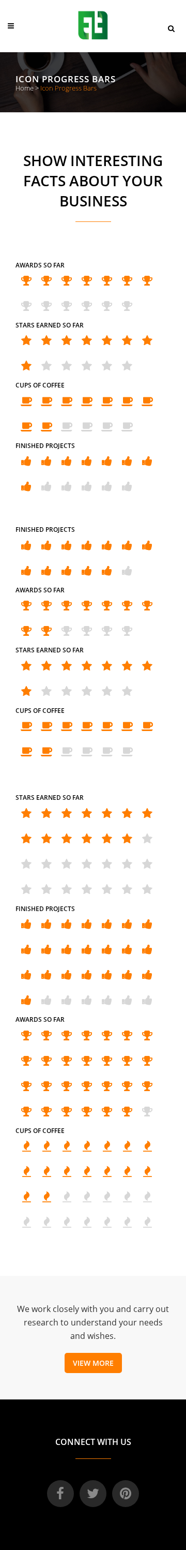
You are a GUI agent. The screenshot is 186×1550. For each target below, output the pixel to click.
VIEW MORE (93, 1363)
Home (25, 88)
